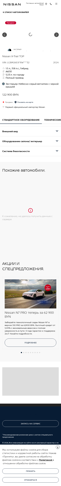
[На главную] (12, 4)
